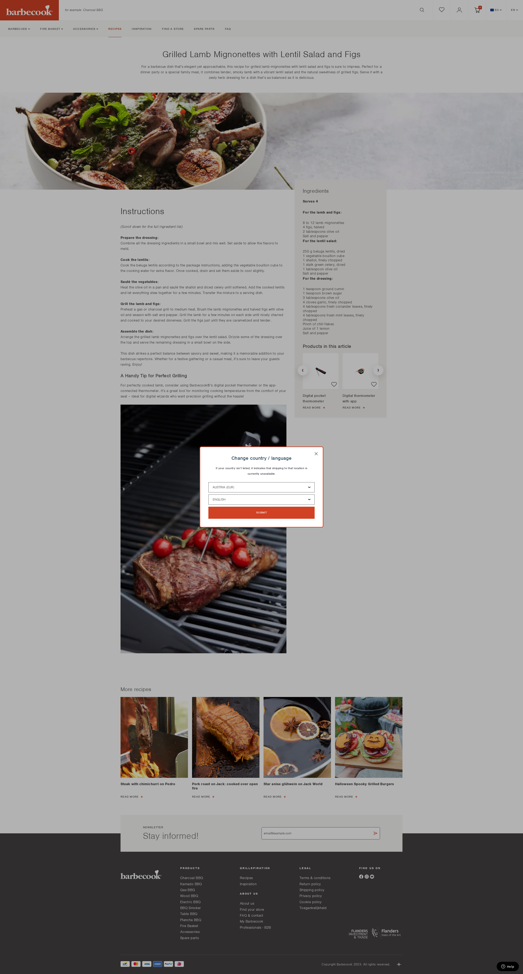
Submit (261, 512)
